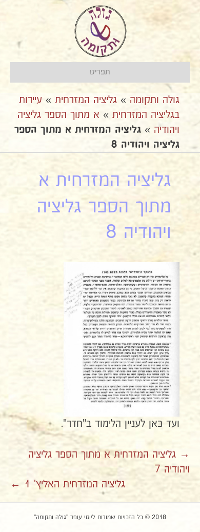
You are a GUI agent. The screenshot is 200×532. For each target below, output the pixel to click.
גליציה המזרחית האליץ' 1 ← (67, 484)
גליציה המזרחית (86, 100)
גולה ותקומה (154, 100)
